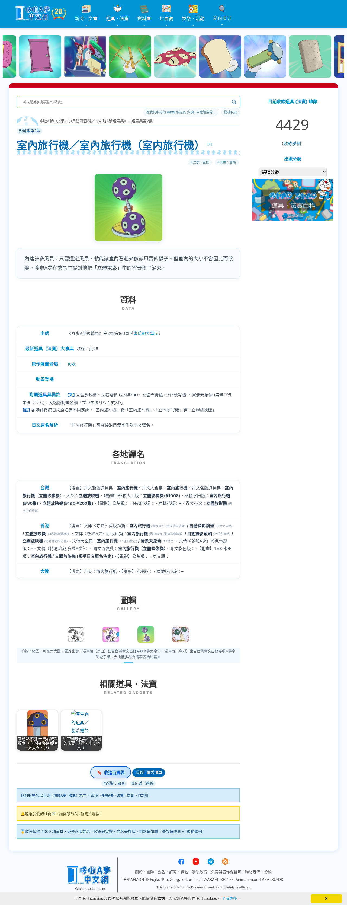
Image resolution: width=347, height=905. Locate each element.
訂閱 (173, 871)
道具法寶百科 (79, 121)
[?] (209, 144)
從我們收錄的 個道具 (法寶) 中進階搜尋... (180, 112)
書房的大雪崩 (145, 333)
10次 (71, 364)
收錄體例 (292, 143)
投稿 (268, 871)
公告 (161, 871)
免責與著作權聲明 (226, 871)
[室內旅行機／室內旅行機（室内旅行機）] (145, 634)
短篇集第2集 (142, 121)
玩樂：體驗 (228, 162)
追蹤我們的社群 (38, 813)
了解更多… (231, 898)
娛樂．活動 (193, 18)
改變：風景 (201, 162)
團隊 (150, 871)
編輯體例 (194, 831)
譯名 (184, 871)
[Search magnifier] (234, 102)
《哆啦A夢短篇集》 (111, 121)
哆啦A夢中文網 (52, 121)
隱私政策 (199, 871)
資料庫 (144, 18)
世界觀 (166, 18)
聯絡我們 (252, 871)
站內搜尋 (222, 18)
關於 (139, 871)
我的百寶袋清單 (149, 772)
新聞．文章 (86, 18)
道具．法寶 (117, 18)
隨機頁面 (230, 112)
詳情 (143, 795)
